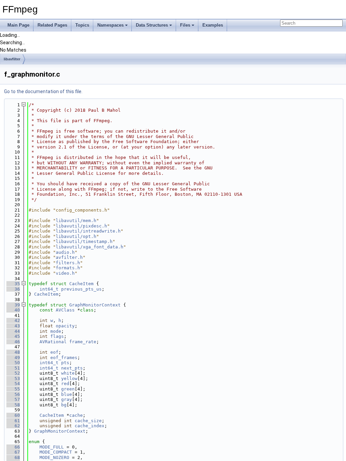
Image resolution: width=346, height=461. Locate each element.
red (65, 383)
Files (185, 25)
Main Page (18, 25)
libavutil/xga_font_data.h (89, 246)
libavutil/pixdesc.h (81, 225)
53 (13, 378)
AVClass (65, 310)
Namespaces (110, 25)
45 (13, 336)
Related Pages (52, 25)
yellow (69, 378)
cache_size (88, 420)
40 (13, 310)
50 (13, 362)
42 (13, 320)
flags (57, 336)
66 (13, 447)
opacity (65, 325)
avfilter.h (69, 257)
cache (76, 415)
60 (13, 415)
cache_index (89, 425)
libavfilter (12, 59)
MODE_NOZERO (54, 457)
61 (13, 420)
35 (13, 283)
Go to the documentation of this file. (43, 91)
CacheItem (81, 283)
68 (13, 457)
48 (13, 352)
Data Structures (152, 25)
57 (13, 399)
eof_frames (63, 357)
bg (64, 404)
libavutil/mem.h (76, 220)
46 (13, 341)
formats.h (68, 267)
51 (13, 368)
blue (66, 394)
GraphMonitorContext (95, 304)
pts (65, 362)
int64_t (49, 289)
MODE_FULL (52, 447)
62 (13, 425)
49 (13, 357)
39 (13, 304)
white (68, 373)
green (68, 388)
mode (55, 331)
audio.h (65, 252)
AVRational (53, 341)
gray (66, 399)
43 (13, 325)
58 (13, 404)
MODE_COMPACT (56, 452)
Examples (212, 25)
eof (54, 352)
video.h (65, 273)
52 (13, 373)
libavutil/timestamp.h (84, 241)
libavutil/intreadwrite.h (88, 231)
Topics (82, 25)
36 (13, 289)
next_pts (72, 368)
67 (13, 452)
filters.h (68, 262)
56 (13, 394)
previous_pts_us (81, 289)
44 (13, 331)
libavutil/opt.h (76, 236)
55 (13, 388)
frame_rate (82, 341)
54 (13, 383)
